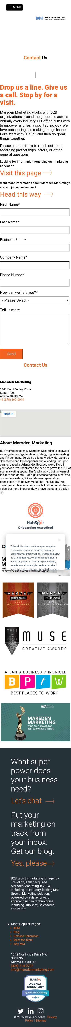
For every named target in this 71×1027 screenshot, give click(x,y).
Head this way (20, 194)
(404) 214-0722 (22, 966)
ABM (16, 928)
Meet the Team (23, 940)
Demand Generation (25, 936)
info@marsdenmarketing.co (31, 969)
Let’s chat (26, 801)
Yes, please (29, 863)
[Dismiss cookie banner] (59, 540)
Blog (16, 932)
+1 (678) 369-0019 (12, 399)
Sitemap (41, 1020)
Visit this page (20, 173)
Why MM (19, 944)
